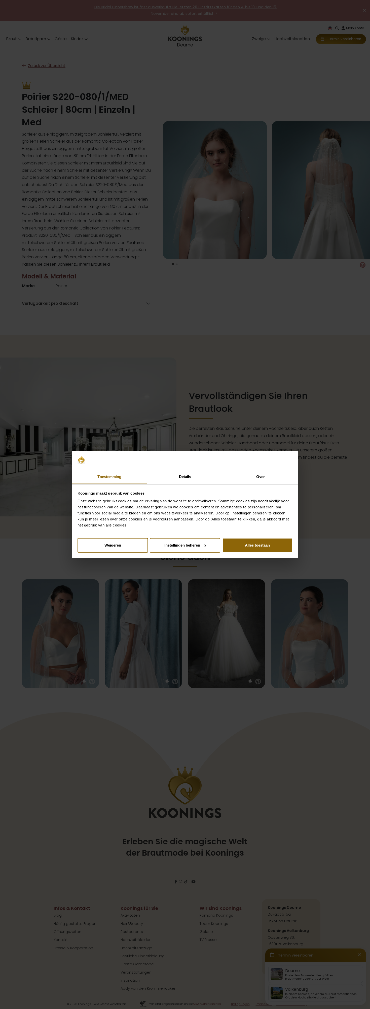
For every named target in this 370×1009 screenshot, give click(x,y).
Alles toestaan (257, 545)
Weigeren (112, 545)
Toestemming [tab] (109, 476)
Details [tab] (185, 476)
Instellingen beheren (182, 545)
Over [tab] (260, 476)
